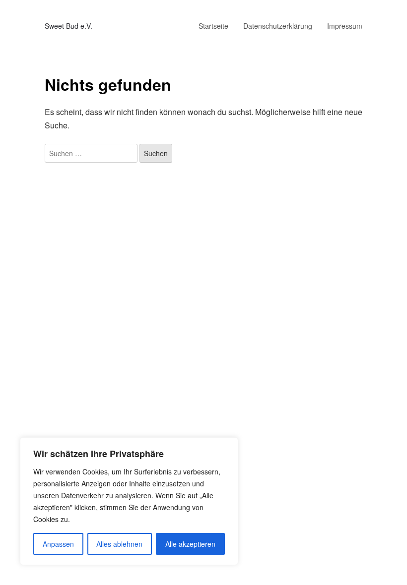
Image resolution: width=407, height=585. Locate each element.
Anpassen (58, 544)
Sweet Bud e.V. (68, 26)
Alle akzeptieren (190, 544)
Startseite (213, 26)
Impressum (344, 26)
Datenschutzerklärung (277, 26)
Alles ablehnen (119, 544)
